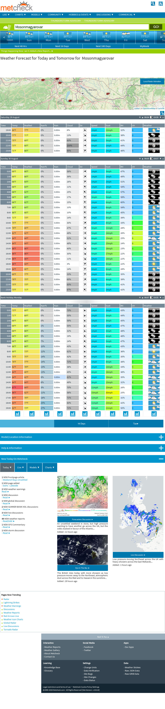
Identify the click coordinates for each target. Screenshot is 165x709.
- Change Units (90, 667)
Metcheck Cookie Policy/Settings (86, 687)
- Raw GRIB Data (131, 673)
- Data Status (89, 680)
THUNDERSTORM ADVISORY (66, 20)
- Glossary (48, 670)
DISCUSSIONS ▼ (105, 14)
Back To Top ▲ (103, 637)
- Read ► (6, 497)
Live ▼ (20, 467)
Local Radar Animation (152, 81)
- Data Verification (91, 670)
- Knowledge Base (51, 667)
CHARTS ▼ (20, 14)
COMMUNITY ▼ (56, 14)
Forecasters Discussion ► (82, 519)
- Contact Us (49, 656)
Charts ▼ (50, 467)
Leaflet (137, 108)
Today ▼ (7, 467)
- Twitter (87, 650)
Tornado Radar (11, 629)
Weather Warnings (12, 605)
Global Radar (10, 622)
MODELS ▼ (37, 14)
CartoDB (160, 108)
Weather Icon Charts (13, 619)
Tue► (136, 423)
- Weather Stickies (132, 667)
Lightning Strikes (11, 602)
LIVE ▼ (6, 14)
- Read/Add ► (8, 521)
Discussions (9, 609)
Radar (6, 599)
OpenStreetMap (149, 108)
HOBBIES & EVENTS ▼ (80, 14)
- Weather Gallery (51, 650)
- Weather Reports (51, 647)
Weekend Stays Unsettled (15, 479)
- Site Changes (89, 677)
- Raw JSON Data (132, 670)
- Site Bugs (88, 673)
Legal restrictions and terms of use (57, 687)
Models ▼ (35, 467)
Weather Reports (12, 612)
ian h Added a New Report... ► (38, 50)
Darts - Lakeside (10, 485)
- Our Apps (129, 647)
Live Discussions (11, 626)
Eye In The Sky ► (82, 568)
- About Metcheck (51, 653)
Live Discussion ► (138, 555)
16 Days (81, 423)
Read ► (5, 491)
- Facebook (88, 647)
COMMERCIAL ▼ (127, 14)
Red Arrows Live (11, 616)
